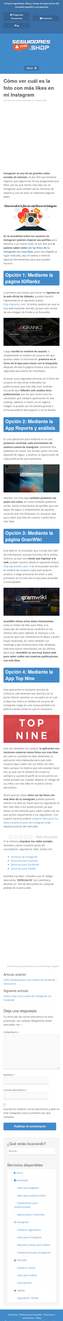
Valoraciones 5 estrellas (31, 1214)
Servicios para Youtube (24, 860)
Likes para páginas (28, 1187)
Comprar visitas (26, 1267)
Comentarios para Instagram (34, 1252)
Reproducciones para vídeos (33, 1244)
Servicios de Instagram (24, 857)
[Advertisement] (31, 137)
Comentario (11, 1032)
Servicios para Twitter (23, 868)
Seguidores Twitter (28, 1298)
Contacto (12, 1314)
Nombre (9, 1074)
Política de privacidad (30, 1314)
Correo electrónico (15, 1090)
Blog (16, 25)
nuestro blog (40, 100)
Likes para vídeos (27, 1275)
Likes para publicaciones (31, 1195)
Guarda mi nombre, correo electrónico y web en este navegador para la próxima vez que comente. (31, 1113)
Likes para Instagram (29, 1237)
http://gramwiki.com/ (16, 566)
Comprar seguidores (29, 1229)
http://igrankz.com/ (15, 304)
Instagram (54, 966)
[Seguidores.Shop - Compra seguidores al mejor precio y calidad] (31, 47)
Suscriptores (24, 1282)
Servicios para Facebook (25, 864)
